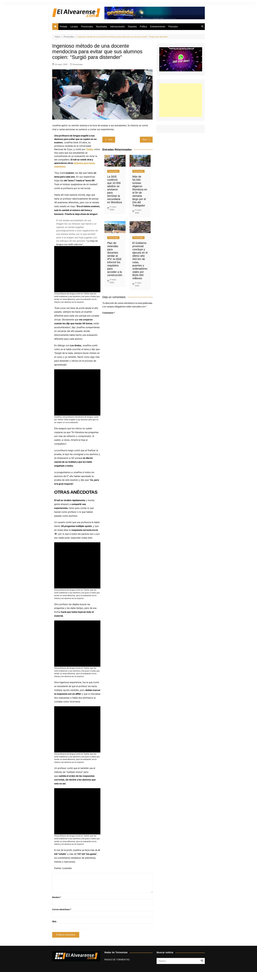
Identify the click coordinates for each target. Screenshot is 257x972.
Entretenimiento (157, 26)
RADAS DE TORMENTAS (117, 959)
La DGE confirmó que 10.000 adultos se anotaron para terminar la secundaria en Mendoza (114, 189)
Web (54, 921)
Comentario (108, 313)
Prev (110, 139)
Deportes (132, 26)
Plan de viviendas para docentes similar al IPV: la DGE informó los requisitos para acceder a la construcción (114, 259)
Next (145, 139)
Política (143, 26)
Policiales (173, 26)
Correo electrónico (61, 909)
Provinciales (87, 26)
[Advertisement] (180, 100)
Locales (74, 26)
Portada (63, 26)
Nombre (56, 897)
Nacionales (101, 26)
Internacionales (117, 26)
